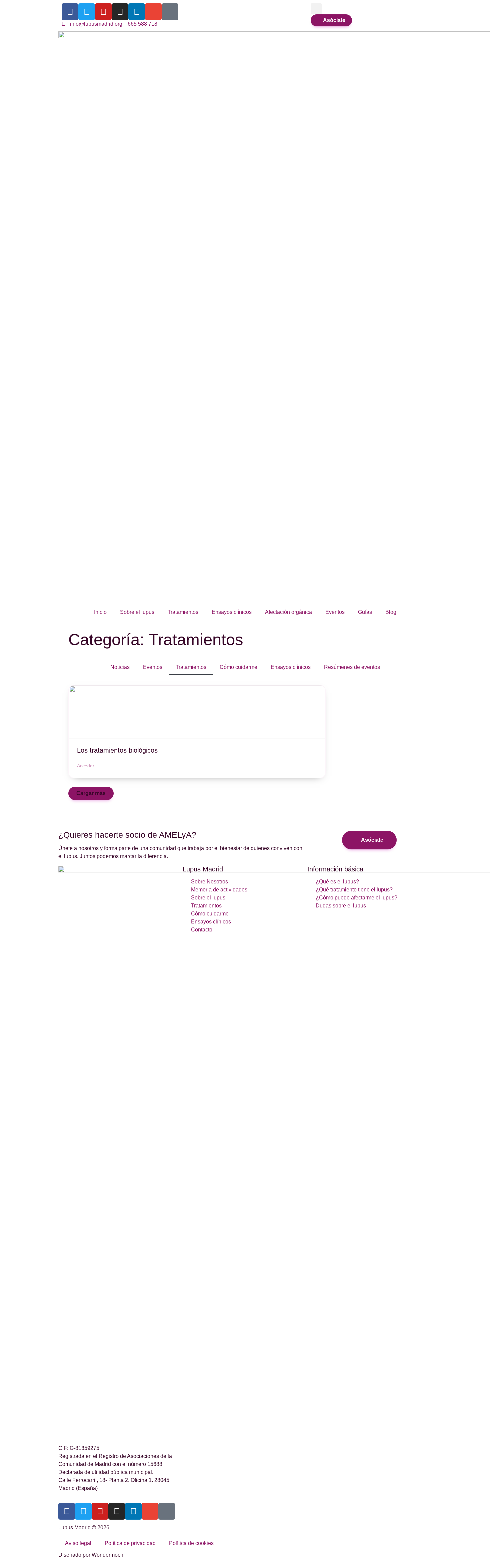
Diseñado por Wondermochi (91, 1555)
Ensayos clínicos (232, 612)
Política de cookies (191, 1543)
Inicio (100, 612)
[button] (316, 8)
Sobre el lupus (137, 612)
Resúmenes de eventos (352, 667)
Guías (365, 612)
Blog (390, 612)
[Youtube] (103, 11)
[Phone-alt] (170, 11)
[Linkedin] (136, 11)
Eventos (335, 612)
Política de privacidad (130, 1543)
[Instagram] (120, 11)
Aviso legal (78, 1543)
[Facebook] (70, 11)
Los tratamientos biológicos (117, 750)
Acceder (85, 765)
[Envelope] (153, 11)
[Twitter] (86, 11)
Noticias (120, 667)
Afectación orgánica (288, 612)
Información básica (335, 869)
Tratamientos (183, 612)
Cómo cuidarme (238, 667)
